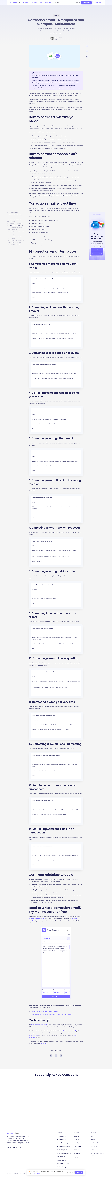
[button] (47, 992)
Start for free (86, 2)
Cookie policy (37, 1173)
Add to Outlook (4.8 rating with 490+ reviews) (45, 1012)
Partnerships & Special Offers (97, 1154)
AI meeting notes (62, 1150)
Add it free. (43, 1043)
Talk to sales (97, 2)
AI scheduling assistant (64, 1153)
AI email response (62, 1139)
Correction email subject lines (15, 223)
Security (76, 1143)
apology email (33, 1035)
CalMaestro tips (62, 1167)
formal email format (69, 1031)
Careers (76, 1136)
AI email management (64, 1146)
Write (56, 996)
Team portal (77, 1146)
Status (76, 1157)
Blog (92, 1136)
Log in (78, 2)
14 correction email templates (15, 225)
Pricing (41, 2)
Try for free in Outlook (97, 250)
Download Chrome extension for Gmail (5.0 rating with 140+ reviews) (52, 1015)
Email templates (95, 1143)
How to (93, 1139)
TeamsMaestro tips (63, 1163)
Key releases (61, 1157)
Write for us (77, 1139)
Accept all (79, 1172)
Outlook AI (94, 1146)
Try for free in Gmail (97, 254)
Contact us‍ (77, 1153)
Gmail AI (93, 1150)
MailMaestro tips (62, 1160)
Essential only (70, 1172)
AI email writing (61, 1136)
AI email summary (62, 1143)
